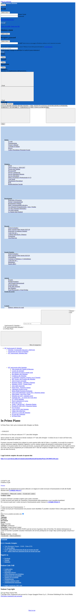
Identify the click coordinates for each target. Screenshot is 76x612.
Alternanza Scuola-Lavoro (19, 389)
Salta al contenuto (6, 1)
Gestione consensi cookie (11, 581)
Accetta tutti (29, 493)
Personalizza (4, 493)
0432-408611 (11, 548)
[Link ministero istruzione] (9, 3)
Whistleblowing (9, 579)
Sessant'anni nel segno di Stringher (18, 351)
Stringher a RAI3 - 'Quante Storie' (22, 384)
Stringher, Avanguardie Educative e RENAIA (21, 350)
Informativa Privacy (10, 572)
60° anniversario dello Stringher (13, 327)
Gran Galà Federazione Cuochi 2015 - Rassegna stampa (28, 392)
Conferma (10, 104)
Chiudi (3, 57)
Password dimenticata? (7, 19)
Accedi (3, 5)
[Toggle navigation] (15, 115)
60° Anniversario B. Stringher (13, 348)
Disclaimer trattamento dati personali (11, 596)
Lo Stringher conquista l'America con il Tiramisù (26, 377)
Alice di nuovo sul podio (19, 381)
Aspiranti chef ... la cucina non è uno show (24, 397)
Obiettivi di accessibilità (11, 577)
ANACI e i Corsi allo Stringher (21, 412)
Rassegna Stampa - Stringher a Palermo (23, 382)
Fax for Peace (16, 407)
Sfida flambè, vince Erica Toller (21, 394)
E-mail (20, 43)
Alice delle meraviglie (18, 386)
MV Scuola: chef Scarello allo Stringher (23, 379)
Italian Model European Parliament (22, 391)
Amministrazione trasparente (12, 582)
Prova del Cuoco (17, 402)
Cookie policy (8, 569)
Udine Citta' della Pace (18, 411)
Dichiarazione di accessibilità (12, 576)
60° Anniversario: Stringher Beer (17, 353)
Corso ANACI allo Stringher (20, 409)
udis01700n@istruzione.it (23, 549)
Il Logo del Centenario (18, 414)
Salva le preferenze (15, 536)
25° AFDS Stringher (18, 399)
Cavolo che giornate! (18, 371)
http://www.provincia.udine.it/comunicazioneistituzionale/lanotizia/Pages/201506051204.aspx (29, 458)
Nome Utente (22, 14)
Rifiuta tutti (15, 493)
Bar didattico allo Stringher (20, 374)
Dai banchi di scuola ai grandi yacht (22, 372)
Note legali (7, 571)
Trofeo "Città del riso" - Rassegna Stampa (24, 404)
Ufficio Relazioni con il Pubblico (14, 574)
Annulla (3, 104)
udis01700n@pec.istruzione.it (24, 551)
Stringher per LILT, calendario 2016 (22, 396)
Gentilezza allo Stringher (19, 376)
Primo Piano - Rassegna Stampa (21, 387)
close (2, 124)
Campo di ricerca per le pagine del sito (12, 323)
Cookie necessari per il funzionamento (12, 507)
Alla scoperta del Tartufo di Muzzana (23, 369)
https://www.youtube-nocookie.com (11, 514)
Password (21, 16)
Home (72, 310)
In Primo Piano (16, 416)
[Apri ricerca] (60, 115)
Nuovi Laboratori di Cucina (20, 401)
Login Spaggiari (48, 46)
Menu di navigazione (35, 345)
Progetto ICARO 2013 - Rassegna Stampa (24, 406)
